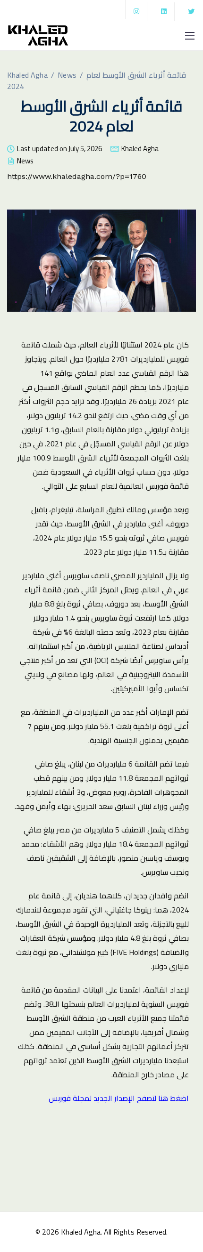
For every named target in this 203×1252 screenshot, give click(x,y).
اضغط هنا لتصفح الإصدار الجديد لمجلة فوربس (119, 1098)
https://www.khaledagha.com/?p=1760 (76, 176)
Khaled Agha (140, 150)
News (25, 162)
